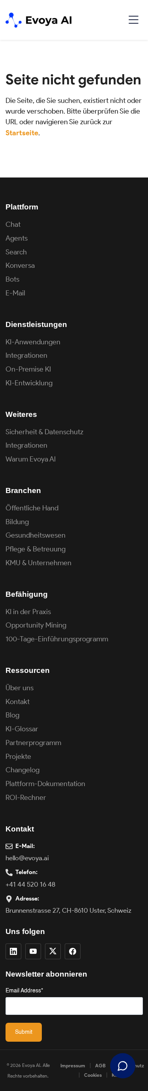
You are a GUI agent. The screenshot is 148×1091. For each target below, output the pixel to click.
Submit (23, 1032)
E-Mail (15, 293)
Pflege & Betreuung (36, 549)
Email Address (24, 991)
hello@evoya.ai (27, 858)
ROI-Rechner (26, 797)
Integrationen (26, 355)
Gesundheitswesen (36, 535)
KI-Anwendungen (33, 342)
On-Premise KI (28, 369)
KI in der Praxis (28, 611)
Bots (12, 279)
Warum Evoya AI (31, 459)
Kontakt (18, 701)
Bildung (17, 521)
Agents (17, 238)
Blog (12, 715)
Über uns (20, 688)
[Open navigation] (133, 20)
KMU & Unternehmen (38, 563)
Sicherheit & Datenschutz (44, 432)
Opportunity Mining (36, 625)
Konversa (20, 265)
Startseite (22, 133)
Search (16, 252)
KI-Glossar (22, 729)
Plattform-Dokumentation (45, 783)
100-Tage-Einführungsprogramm (57, 639)
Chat (13, 224)
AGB (100, 1066)
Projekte (18, 756)
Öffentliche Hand (32, 508)
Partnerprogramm (33, 742)
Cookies (93, 1075)
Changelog (22, 770)
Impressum (72, 1066)
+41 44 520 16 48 (30, 884)
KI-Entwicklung (29, 383)
